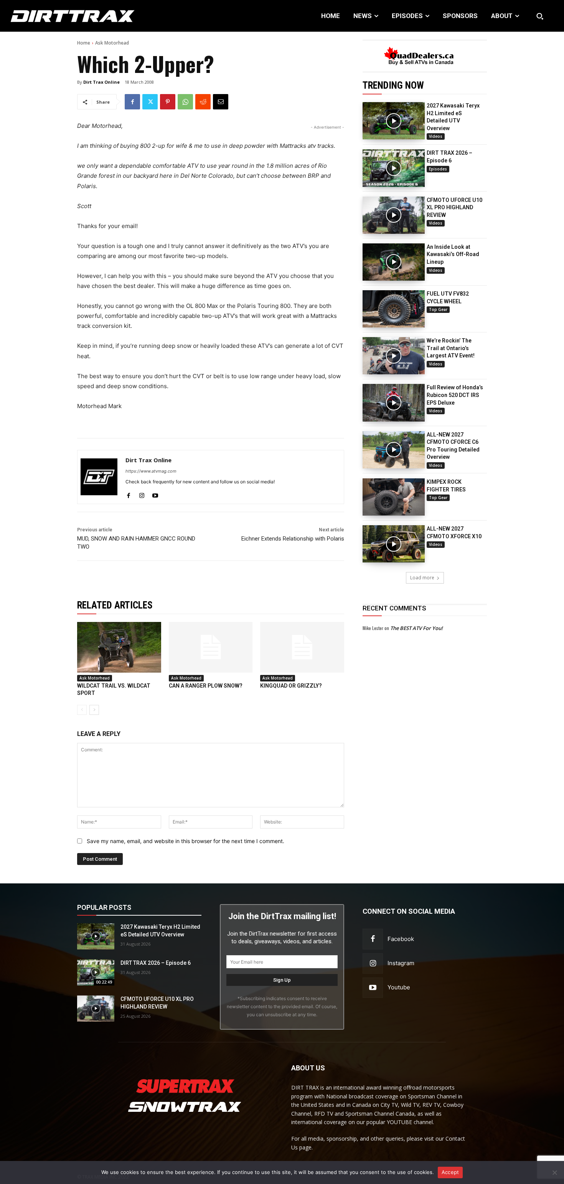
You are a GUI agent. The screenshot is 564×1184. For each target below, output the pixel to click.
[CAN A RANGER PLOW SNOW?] (211, 647)
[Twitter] (150, 101)
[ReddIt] (203, 101)
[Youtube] (155, 494)
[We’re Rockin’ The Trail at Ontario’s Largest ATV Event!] (394, 355)
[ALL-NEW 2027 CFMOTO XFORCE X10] (394, 543)
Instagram (401, 963)
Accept (450, 1172)
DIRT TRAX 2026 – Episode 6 (155, 963)
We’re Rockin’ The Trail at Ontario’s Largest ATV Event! (451, 348)
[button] (540, 16)
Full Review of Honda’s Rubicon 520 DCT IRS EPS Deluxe (455, 394)
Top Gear (438, 309)
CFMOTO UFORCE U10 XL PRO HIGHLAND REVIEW (454, 207)
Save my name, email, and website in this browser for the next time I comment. (185, 841)
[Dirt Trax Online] (99, 477)
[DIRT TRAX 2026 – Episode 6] (394, 168)
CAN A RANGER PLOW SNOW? (205, 686)
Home (83, 43)
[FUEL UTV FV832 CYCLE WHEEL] (394, 308)
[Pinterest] (167, 101)
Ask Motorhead (112, 43)
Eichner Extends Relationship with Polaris (292, 538)
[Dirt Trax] (58, 16)
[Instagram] (142, 494)
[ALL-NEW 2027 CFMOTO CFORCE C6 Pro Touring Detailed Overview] (394, 449)
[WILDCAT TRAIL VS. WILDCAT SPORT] (119, 647)
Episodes (438, 169)
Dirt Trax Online (101, 82)
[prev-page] (82, 710)
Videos (435, 136)
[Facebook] (132, 101)
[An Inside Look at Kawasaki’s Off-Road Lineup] (394, 262)
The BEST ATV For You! (416, 628)
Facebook (401, 939)
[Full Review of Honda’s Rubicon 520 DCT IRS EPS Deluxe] (394, 402)
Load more (422, 577)
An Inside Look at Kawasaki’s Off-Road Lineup (453, 254)
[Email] (220, 101)
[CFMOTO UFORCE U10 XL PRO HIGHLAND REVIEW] (394, 215)
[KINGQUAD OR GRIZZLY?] (302, 647)
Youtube (399, 987)
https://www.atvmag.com (150, 471)
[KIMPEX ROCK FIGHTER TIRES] (394, 497)
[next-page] (94, 710)
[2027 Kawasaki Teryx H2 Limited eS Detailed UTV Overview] (394, 120)
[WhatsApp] (185, 101)
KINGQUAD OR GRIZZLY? (291, 686)
